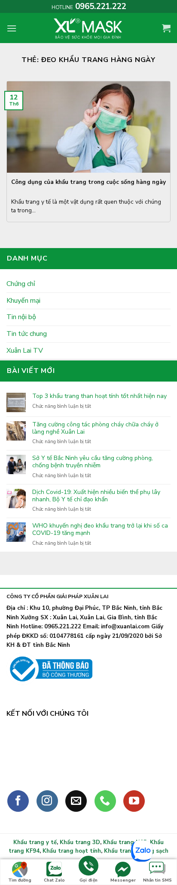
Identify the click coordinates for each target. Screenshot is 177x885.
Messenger (123, 880)
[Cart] (166, 28)
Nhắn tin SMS (157, 880)
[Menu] (11, 28)
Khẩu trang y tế (35, 842)
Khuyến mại (23, 300)
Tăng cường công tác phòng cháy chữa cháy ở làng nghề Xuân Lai (95, 428)
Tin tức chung (26, 333)
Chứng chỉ (20, 284)
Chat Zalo (54, 880)
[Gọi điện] (88, 867)
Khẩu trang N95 (125, 842)
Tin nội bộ (21, 317)
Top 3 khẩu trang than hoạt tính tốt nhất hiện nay (99, 396)
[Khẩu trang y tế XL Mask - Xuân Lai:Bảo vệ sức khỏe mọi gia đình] (88, 28)
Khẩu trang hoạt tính (72, 851)
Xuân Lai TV (24, 350)
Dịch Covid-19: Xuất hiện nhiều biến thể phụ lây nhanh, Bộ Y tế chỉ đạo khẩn (96, 496)
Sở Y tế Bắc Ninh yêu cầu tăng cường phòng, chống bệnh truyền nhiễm (92, 462)
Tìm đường (19, 880)
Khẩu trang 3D (80, 842)
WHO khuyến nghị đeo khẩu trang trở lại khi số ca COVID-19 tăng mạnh (100, 529)
